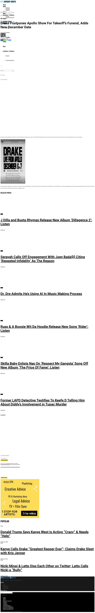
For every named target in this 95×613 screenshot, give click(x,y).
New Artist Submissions (8, 606)
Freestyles (8, 8)
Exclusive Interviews (10, 17)
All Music (8, 7)
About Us (5, 603)
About (4, 584)
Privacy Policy (6, 585)
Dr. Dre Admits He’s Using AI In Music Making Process (41, 294)
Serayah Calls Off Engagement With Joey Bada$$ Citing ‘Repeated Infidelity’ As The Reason (43, 259)
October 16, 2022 (4, 558)
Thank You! (4, 477)
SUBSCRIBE (4, 460)
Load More (3, 415)
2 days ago (3, 229)
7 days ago (3, 410)
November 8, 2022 (4, 38)
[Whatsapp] (4, 40)
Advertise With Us (7, 605)
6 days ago (3, 336)
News (2, 18)
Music (4, 6)
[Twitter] (9, 40)
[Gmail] (7, 40)
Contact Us (5, 587)
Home (4, 5)
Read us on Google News (8, 608)
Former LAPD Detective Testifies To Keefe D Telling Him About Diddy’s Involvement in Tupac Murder (43, 402)
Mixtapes (7, 10)
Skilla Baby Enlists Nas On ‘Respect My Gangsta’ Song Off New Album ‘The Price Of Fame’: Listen (44, 365)
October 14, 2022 (4, 575)
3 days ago (3, 299)
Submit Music (6, 588)
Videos (4, 598)
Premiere (7, 16)
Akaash (8, 37)
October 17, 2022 (4, 541)
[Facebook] (2, 40)
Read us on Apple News (8, 609)
